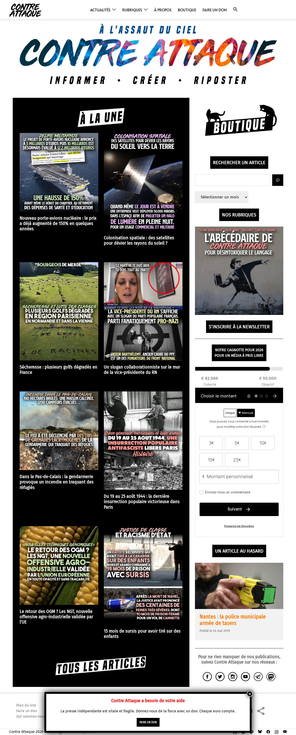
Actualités (100, 9)
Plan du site (26, 705)
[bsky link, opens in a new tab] (260, 731)
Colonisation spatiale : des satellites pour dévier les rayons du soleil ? (139, 240)
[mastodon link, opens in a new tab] (251, 731)
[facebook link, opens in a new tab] (268, 731)
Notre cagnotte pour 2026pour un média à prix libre (239, 353)
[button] (235, 9)
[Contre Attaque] (25, 9)
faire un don (148, 722)
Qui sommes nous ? (32, 716)
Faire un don (215, 9)
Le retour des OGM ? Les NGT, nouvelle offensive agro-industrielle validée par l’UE (56, 617)
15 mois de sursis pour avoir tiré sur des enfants (142, 633)
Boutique (187, 9)
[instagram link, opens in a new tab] (276, 731)
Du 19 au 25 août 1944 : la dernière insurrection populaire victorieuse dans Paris (142, 502)
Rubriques (132, 9)
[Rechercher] (277, 180)
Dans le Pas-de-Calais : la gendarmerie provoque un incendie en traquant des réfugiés (57, 482)
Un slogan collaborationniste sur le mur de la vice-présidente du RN (142, 369)
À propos (162, 9)
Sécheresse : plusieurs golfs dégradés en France (58, 369)
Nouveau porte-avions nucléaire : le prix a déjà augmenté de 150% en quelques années (58, 223)
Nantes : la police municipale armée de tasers (233, 619)
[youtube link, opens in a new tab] (285, 731)
